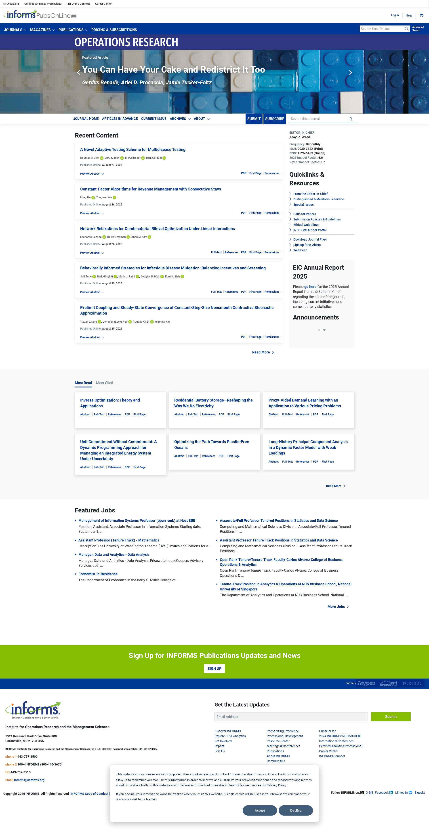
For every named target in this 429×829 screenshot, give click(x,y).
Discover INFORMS (227, 731)
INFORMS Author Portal (310, 230)
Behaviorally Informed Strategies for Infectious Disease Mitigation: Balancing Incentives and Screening (173, 268)
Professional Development (285, 736)
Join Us (219, 751)
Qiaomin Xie (162, 321)
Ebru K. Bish (112, 157)
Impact (219, 746)
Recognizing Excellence (283, 731)
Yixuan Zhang (88, 321)
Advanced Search (418, 29)
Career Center (103, 3)
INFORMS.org (11, 3)
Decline (295, 810)
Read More (261, 352)
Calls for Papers (304, 214)
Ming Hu (85, 197)
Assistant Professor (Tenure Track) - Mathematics (118, 540)
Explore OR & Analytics (230, 736)
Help (409, 15)
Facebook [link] (382, 792)
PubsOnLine (327, 731)
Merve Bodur (133, 157)
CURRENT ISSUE (153, 119)
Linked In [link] (401, 792)
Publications (275, 751)
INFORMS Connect (78, 3)
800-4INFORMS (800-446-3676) (40, 764)
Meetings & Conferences (283, 746)
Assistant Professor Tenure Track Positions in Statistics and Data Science (279, 540)
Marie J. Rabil (126, 276)
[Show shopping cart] (421, 15)
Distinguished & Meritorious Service (318, 199)
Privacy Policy (276, 785)
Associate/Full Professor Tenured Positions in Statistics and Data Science (279, 520)
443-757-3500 (27, 756)
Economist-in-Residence (98, 574)
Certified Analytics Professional (43, 3)
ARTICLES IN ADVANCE (120, 119)
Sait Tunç (86, 276)
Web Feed (300, 250)
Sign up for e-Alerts (307, 245)
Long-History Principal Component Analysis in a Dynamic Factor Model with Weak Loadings (308, 447)
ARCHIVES (178, 119)
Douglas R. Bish (89, 157)
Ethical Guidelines (306, 224)
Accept (260, 810)
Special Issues (303, 204)
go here (311, 287)
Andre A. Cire (139, 237)
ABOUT (199, 119)
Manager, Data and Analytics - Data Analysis (113, 554)
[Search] (406, 28)
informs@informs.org (29, 780)
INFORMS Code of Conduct (89, 793)
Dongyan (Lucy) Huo (115, 321)
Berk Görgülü (154, 157)
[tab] (319, 330)
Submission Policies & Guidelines (317, 219)
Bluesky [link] (419, 792)
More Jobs (336, 607)
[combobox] (381, 28)
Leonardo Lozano (91, 237)
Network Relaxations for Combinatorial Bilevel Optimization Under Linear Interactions (157, 228)
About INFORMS (278, 756)
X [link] (367, 792)
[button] (15, 29)
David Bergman (116, 237)
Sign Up (214, 668)
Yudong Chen (141, 321)
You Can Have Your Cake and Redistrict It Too (173, 69)
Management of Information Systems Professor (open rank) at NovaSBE (136, 520)
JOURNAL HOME (86, 119)
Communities (276, 761)
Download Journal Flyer (310, 239)
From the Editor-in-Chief (310, 194)
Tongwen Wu (104, 197)
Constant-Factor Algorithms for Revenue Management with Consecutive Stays (150, 189)
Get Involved (223, 741)
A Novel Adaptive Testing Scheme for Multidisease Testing (132, 149)
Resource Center (278, 741)
